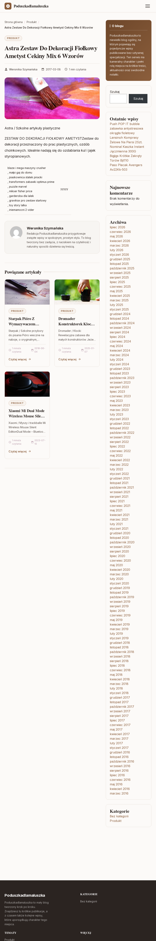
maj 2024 (116, 346)
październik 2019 (122, 597)
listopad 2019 (119, 592)
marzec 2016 (119, 793)
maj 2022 (116, 455)
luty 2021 (116, 524)
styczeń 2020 (119, 583)
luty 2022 (116, 469)
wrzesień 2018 (120, 656)
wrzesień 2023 (120, 382)
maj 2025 (116, 291)
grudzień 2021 (120, 478)
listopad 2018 (119, 647)
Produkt (13, 38)
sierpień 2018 (119, 661)
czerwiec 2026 (120, 232)
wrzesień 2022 (120, 437)
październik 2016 (122, 761)
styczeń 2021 (119, 528)
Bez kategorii (119, 816)
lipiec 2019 (117, 611)
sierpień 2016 (119, 770)
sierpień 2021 (119, 496)
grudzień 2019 (120, 588)
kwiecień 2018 (120, 679)
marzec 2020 (119, 574)
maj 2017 (116, 729)
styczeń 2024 (119, 364)
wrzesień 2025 (120, 273)
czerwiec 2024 (120, 341)
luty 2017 (116, 743)
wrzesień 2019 (120, 601)
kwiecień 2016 (120, 789)
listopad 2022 (119, 428)
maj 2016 (116, 784)
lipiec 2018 (117, 665)
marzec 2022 (119, 465)
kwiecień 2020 (120, 570)
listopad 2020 (119, 538)
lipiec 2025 (117, 282)
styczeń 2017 (119, 748)
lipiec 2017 (117, 720)
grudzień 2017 (120, 697)
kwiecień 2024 (120, 350)
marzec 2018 (119, 684)
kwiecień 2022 (120, 460)
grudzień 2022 (120, 423)
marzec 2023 (119, 410)
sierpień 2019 (119, 606)
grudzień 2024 (120, 314)
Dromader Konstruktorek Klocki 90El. (76, 324)
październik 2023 (122, 378)
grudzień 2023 (120, 369)
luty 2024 (116, 359)
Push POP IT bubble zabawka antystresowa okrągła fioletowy (126, 128)
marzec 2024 (119, 355)
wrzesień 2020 (120, 547)
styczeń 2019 (119, 638)
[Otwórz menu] (147, 6)
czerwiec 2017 (120, 725)
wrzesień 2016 (120, 766)
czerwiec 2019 (120, 615)
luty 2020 (116, 579)
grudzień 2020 (120, 533)
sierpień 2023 (119, 387)
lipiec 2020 (117, 556)
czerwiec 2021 (120, 506)
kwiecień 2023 (120, 405)
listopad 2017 (119, 702)
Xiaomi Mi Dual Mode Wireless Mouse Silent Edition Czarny (27, 416)
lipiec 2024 (117, 337)
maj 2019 (116, 620)
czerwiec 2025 (120, 286)
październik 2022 (122, 433)
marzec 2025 (119, 300)
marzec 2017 (119, 738)
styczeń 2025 (119, 309)
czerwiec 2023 (120, 396)
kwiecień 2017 (120, 734)
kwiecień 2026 (120, 241)
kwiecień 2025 (120, 296)
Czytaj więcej (18, 359)
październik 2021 (122, 487)
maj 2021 (116, 510)
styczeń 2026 (119, 254)
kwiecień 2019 (120, 624)
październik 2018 (122, 652)
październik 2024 (122, 323)
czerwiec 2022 (120, 451)
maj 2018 (116, 675)
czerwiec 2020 (120, 560)
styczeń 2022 (119, 474)
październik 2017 (122, 707)
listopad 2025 (119, 264)
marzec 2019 (119, 629)
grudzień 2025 (120, 259)
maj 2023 (116, 401)
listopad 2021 (119, 483)
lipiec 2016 (117, 775)
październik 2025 (122, 268)
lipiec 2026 (117, 227)
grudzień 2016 (120, 752)
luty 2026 (116, 250)
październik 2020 (122, 542)
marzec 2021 (119, 519)
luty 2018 (116, 688)
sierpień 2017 (119, 716)
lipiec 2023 (117, 391)
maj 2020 (116, 565)
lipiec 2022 (117, 446)
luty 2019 (116, 633)
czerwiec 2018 (120, 670)
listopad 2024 (119, 318)
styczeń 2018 (119, 693)
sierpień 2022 (119, 442)
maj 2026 (116, 236)
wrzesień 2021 (120, 492)
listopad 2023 (119, 373)
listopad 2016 (119, 757)
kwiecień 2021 (120, 515)
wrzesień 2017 (120, 711)
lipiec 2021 (117, 501)
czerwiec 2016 (120, 780)
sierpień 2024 (119, 332)
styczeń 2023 (119, 419)
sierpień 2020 (119, 551)
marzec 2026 (119, 245)
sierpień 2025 (119, 277)
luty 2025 (116, 305)
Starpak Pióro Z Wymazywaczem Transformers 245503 (26, 324)
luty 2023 (116, 414)
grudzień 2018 (120, 643)
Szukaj (114, 92)
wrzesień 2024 (120, 328)
